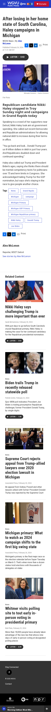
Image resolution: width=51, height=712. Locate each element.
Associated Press (11, 483)
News (13, 191)
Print (45, 44)
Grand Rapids (28, 191)
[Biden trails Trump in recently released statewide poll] (24, 362)
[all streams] (47, 708)
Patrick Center (10, 398)
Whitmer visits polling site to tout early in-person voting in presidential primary (22, 615)
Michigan (15, 197)
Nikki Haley (16, 220)
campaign (30, 197)
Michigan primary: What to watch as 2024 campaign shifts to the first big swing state (24, 540)
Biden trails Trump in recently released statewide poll (21, 387)
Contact (8, 684)
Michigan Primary (18, 203)
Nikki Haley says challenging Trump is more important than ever (25, 311)
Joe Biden (15, 226)
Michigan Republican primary (23, 214)
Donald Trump (33, 220)
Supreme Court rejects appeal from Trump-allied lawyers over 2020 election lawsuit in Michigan (25, 467)
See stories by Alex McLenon (17, 256)
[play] (4, 708)
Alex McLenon (11, 245)
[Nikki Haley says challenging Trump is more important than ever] (24, 291)
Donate (42, 4)
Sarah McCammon (12, 322)
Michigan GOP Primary (20, 208)
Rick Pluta (8, 628)
